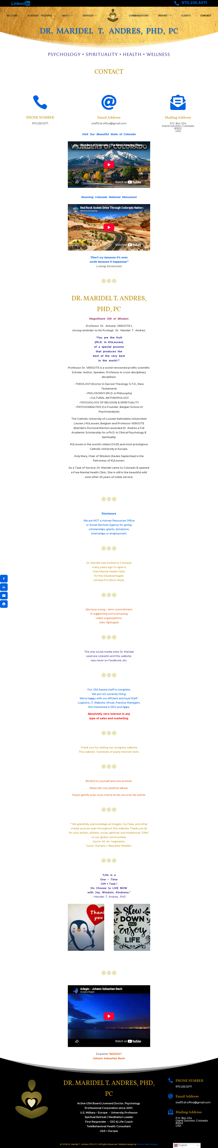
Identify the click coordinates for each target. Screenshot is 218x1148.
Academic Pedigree (39, 15)
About (66, 15)
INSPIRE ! (163, 15)
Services (88, 15)
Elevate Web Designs (147, 1144)
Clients (186, 15)
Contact (205, 15)
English (182, 1145)
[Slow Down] (132, 949)
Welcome (12, 15)
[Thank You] (86, 949)
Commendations (139, 15)
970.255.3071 (194, 2)
